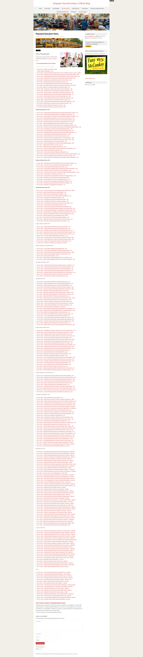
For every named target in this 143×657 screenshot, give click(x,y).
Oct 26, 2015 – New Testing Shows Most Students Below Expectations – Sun (54, 195)
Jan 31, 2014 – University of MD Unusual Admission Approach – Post (52, 355)
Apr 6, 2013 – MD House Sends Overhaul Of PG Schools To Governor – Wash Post (55, 519)
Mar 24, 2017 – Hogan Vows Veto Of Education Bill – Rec (49, 150)
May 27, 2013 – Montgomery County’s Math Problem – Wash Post (51, 487)
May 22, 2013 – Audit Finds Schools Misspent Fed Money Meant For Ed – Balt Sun (55, 490)
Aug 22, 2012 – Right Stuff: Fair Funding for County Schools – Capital (52, 592)
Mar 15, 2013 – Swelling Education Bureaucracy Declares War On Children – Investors (56, 536)
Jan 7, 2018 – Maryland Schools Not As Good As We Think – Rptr (51, 106)
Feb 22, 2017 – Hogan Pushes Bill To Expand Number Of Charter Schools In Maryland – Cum (58, 157)
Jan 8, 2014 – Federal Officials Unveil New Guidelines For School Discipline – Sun (55, 369)
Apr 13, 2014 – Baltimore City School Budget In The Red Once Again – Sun (53, 322)
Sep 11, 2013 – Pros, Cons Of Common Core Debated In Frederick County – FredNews (56, 408)
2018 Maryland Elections (63, 12)
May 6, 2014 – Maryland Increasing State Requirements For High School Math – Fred (56, 310)
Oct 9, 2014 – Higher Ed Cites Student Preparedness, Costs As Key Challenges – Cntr (56, 259)
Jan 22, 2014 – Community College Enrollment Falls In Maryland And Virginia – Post (55, 360)
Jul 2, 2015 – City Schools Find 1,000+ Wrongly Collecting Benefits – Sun (53, 217)
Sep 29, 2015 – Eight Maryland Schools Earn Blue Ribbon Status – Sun (52, 199)
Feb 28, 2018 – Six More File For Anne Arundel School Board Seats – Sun (53, 99)
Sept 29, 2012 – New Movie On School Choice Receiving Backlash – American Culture (56, 584)
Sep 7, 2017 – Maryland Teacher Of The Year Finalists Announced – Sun (53, 135)
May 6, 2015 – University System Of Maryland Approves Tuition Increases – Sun (55, 219)
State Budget (56, 8)
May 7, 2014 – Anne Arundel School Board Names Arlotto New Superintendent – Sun (56, 308)
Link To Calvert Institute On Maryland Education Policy (50, 603)
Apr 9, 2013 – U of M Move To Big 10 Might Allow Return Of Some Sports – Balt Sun (56, 517)
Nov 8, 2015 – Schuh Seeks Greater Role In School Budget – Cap (51, 192)
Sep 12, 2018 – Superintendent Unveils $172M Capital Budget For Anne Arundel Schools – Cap (58, 76)
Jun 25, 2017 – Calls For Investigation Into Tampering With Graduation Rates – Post (55, 143)
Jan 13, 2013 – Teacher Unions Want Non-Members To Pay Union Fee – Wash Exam (55, 564)
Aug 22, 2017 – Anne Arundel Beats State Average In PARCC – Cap (52, 141)
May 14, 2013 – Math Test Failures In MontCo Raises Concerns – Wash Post (53, 494)
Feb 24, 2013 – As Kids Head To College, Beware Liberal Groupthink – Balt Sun (55, 546)
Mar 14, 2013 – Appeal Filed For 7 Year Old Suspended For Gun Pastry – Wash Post (56, 537)
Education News (65, 8)
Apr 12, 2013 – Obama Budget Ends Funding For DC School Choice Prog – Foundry (55, 516)
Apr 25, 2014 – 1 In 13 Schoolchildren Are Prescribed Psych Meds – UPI (53, 315)
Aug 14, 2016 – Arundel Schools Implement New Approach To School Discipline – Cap (56, 175)
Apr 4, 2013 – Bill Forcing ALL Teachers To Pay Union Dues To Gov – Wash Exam (55, 521)
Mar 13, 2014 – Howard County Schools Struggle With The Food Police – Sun (54, 337)
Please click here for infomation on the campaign (95, 53)
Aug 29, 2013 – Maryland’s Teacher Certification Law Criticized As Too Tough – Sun (55, 411)
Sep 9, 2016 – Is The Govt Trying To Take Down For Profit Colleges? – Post (54, 170)
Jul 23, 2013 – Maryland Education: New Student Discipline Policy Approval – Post (55, 429)
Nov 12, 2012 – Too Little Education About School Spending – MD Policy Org (54, 579)
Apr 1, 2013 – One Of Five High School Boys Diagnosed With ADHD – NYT (53, 524)
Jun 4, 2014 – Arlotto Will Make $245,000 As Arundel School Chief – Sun (53, 296)
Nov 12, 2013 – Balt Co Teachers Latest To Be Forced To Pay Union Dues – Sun (54, 382)
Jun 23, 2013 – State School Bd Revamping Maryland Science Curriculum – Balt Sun (55, 455)
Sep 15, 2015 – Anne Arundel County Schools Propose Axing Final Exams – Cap (55, 203)
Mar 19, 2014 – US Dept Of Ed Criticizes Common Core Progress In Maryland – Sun (55, 335)
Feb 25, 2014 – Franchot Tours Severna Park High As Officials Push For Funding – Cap (56, 344)
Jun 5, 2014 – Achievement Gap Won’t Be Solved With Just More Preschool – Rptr (55, 292)
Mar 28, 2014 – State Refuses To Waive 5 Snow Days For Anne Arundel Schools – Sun (56, 330)
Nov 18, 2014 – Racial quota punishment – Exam (48, 255)
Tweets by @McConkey (90, 78)
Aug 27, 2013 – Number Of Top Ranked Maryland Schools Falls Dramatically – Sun (55, 413)
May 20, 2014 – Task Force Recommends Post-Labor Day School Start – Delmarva (55, 303)
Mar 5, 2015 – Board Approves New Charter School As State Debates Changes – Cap (56, 232)
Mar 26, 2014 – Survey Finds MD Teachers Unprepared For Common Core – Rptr (55, 332)
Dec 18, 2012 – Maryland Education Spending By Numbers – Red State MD (53, 574)
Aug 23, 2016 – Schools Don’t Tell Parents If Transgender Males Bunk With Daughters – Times (58, 172)
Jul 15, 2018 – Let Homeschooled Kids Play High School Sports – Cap (52, 81)
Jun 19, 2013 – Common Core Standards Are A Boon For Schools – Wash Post (54, 458)
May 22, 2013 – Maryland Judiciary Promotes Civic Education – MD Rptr (53, 489)
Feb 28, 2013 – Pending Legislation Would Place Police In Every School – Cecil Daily (56, 545)
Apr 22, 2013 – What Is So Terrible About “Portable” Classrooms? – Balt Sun (54, 510)
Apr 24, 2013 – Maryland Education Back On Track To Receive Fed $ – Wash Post (55, 505)
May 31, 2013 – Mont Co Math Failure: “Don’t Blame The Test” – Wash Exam (54, 482)
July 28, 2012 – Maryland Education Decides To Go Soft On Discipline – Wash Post (55, 593)
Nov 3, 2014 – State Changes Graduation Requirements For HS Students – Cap (54, 257)
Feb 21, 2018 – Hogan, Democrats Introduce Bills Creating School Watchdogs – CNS (56, 101)
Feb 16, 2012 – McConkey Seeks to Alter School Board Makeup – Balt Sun (53, 599)
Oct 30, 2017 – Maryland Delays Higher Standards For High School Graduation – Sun (56, 119)
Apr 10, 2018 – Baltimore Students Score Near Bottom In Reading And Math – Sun (55, 94)
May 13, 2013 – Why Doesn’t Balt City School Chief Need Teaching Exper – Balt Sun (55, 496)
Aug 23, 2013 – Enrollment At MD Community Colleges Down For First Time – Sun (55, 418)
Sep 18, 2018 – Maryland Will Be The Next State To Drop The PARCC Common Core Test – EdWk (59, 72)
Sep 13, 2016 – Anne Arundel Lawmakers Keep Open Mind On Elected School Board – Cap (57, 168)
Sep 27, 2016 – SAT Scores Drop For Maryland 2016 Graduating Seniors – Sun (54, 165)
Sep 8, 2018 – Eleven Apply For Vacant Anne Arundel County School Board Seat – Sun (56, 78)
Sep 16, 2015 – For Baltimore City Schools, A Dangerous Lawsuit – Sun (53, 201)
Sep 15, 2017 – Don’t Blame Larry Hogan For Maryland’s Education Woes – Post (55, 128)
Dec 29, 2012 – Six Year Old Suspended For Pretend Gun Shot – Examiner (53, 572)
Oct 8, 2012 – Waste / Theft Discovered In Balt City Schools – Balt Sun (52, 581)
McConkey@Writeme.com (90, 36)
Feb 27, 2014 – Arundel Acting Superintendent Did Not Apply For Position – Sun (54, 342)
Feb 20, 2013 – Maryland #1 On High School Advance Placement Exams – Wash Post (56, 548)
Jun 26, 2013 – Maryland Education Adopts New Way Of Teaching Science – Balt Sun (56, 451)
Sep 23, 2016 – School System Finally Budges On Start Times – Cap (52, 166)
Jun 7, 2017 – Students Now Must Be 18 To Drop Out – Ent (50, 144)
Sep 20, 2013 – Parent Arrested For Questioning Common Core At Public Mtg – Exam (56, 402)
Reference (73, 12)
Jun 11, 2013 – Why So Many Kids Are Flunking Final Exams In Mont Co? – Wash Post (56, 469)
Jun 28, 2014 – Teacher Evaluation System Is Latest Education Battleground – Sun (55, 283)
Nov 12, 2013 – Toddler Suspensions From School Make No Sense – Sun (53, 384)
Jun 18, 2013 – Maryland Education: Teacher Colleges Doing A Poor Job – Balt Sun (55, 460)
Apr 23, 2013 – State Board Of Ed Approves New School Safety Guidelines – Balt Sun (56, 507)
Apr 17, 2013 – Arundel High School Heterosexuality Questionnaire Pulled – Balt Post (56, 514)
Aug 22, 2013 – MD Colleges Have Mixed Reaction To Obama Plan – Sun (53, 420)
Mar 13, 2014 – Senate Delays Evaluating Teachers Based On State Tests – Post (55, 341)
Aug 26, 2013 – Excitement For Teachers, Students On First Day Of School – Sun (55, 417)
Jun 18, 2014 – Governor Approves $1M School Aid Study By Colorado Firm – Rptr (55, 288)
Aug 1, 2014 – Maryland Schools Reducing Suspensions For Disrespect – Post (54, 274)
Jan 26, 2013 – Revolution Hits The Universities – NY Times (50, 559)
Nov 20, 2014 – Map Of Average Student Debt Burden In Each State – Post (53, 253)
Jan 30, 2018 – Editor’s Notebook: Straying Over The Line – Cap (51, 105)
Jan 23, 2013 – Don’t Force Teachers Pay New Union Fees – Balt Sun (52, 561)
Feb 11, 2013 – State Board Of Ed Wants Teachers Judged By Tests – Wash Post (55, 552)
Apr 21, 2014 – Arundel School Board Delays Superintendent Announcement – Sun (55, 319)
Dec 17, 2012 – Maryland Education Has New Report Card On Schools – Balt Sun (55, 577)
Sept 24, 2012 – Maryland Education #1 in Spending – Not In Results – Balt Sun (54, 586)
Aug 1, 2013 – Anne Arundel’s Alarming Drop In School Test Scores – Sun (53, 424)
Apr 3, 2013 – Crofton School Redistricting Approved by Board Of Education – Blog (55, 523)
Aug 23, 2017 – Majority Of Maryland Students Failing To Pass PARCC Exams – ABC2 (55, 139)
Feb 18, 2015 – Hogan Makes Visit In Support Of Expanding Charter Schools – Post (55, 239)
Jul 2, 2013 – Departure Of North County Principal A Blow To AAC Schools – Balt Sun (55, 444)
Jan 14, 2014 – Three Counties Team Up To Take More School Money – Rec (54, 364)
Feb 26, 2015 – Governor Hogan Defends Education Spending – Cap (52, 235)
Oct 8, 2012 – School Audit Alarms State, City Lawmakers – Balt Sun (52, 583)
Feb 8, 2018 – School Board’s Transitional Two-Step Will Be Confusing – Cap (54, 103)
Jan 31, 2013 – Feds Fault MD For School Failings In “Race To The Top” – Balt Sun (55, 557)
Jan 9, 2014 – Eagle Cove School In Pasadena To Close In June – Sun (52, 366)
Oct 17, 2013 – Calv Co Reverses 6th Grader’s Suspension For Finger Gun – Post (55, 391)
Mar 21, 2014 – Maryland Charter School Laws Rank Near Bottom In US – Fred (54, 334)
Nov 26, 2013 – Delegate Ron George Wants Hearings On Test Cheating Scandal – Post (56, 377)
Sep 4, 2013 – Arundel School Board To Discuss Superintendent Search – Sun (54, 410)
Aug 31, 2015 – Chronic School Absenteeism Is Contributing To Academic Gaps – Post (56, 210)
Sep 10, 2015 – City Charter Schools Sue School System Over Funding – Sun (54, 206)
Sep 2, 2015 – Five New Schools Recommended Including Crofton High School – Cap (56, 208)
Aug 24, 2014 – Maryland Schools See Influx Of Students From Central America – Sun (56, 272)
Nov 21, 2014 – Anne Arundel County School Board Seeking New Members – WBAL (55, 252)
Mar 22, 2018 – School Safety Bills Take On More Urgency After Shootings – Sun (55, 97)
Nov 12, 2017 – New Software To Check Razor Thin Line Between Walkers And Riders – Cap (57, 116)
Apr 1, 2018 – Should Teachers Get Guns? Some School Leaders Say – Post (54, 96)
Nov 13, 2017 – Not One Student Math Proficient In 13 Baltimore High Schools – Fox (56, 114)
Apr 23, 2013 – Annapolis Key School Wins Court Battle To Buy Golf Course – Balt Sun (56, 508)
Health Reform (75, 8)
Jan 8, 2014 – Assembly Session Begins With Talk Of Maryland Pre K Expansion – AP (56, 368)
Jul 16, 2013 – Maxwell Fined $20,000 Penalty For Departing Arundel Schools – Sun (56, 436)
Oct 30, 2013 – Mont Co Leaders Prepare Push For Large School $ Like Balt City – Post (56, 389)
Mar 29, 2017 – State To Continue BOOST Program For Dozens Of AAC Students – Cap (56, 148)
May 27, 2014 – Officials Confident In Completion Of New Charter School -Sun (54, 301)
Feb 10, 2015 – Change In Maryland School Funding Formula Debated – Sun (54, 241)
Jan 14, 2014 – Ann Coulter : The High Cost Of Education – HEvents (52, 242)
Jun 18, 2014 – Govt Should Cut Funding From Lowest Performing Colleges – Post (55, 287)
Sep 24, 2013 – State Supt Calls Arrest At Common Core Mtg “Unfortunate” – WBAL (55, 399)
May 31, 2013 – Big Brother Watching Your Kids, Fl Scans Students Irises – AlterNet (55, 476)
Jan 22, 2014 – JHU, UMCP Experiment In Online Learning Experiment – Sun (53, 362)
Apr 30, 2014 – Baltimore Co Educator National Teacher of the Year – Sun (53, 312)
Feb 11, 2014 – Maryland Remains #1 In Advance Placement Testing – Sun (53, 350)
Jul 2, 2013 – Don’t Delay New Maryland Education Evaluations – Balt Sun (53, 445)
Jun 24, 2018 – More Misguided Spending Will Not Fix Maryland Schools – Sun (54, 83)
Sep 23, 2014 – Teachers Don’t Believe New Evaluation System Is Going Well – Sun (55, 265)
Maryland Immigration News (97, 8)
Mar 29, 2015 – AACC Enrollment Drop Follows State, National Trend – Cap (54, 228)
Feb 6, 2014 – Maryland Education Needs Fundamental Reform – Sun (52, 351)
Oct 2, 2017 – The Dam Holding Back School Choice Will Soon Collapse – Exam (55, 123)
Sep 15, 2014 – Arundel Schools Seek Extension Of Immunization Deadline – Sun (55, 266)
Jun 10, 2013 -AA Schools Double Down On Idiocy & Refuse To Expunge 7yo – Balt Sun (56, 471)
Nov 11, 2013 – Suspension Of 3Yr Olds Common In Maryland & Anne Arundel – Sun (56, 386)
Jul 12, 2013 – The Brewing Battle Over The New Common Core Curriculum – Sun (55, 440)
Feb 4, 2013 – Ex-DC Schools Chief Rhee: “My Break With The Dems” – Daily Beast (55, 555)
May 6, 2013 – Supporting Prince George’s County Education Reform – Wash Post (55, 501)
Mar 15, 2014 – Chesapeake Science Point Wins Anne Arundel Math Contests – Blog (55, 339)
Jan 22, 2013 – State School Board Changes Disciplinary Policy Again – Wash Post (55, 562)
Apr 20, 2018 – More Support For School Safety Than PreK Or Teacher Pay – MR (55, 92)
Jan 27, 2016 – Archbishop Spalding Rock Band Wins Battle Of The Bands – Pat (54, 182)
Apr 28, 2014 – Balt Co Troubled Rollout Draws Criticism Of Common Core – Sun (55, 313)
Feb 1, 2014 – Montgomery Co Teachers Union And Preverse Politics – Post (54, 353)
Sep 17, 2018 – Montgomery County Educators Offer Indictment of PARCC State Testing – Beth (58, 74)
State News (47, 8)
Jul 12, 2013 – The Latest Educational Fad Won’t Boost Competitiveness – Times (55, 438)
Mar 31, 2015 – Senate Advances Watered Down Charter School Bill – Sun (53, 226)
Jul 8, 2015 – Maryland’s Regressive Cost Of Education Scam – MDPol (52, 215)
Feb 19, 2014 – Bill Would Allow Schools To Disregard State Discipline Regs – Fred (55, 348)
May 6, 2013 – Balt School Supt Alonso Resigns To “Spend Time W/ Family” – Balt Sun (56, 499)
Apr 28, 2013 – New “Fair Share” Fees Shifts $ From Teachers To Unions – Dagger (55, 503)
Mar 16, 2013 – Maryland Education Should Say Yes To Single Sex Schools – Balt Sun (56, 534)
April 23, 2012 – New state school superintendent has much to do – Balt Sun (54, 595)
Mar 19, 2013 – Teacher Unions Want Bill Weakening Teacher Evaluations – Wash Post (56, 532)
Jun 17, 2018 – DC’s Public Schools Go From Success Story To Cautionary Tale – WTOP (56, 85)
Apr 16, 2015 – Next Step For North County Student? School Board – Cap (53, 220)
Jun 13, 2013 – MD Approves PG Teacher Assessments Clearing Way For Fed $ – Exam (56, 464)
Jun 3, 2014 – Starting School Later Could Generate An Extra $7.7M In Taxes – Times (56, 297)
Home (40, 8)
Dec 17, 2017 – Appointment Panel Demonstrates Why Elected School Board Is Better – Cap (57, 112)
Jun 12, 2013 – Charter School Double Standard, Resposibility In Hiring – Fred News (55, 465)
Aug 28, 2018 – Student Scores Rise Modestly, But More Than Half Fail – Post (54, 80)
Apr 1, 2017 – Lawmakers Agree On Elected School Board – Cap (51, 146)
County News (85, 8)
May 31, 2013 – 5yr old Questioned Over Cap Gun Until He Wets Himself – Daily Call (56, 480)
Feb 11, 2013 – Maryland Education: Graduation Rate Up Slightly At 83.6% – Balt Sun (56, 554)
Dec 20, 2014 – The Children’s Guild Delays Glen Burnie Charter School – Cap (54, 250)
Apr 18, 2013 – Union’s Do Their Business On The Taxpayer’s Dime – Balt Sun (54, 512)
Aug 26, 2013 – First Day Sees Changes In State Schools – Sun (51, 415)
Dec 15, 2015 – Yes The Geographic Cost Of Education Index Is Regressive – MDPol (56, 190)
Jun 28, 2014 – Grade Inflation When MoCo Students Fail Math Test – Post (53, 281)
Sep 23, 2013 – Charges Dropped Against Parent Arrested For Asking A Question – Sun (56, 401)
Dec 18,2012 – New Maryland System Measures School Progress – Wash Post (54, 575)
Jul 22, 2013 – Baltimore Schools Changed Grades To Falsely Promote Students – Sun (56, 433)
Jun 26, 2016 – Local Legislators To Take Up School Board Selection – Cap (53, 179)
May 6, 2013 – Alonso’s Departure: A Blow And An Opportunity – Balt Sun (53, 498)
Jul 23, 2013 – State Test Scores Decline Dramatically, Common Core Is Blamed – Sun (56, 427)
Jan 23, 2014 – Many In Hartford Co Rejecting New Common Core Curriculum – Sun (55, 359)
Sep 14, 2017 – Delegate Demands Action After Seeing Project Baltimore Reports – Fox (56, 132)
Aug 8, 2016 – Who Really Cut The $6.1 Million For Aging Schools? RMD (53, 177)
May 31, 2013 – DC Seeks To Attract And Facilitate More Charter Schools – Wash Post (56, 483)
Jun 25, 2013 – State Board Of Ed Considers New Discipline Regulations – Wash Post (56, 453)
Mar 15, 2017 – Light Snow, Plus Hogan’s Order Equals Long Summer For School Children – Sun (58, 153)
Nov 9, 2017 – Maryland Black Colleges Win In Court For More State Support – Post (55, 118)
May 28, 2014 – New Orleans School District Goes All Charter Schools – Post (54, 299)
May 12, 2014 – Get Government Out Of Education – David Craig (51, 306)
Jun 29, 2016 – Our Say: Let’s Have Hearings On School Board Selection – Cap (54, 181)
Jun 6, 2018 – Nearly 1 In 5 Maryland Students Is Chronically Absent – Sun (53, 87)
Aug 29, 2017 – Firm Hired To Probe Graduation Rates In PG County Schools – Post (55, 137)
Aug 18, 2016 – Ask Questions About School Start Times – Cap (51, 173)
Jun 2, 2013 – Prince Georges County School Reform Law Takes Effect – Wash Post (55, 474)
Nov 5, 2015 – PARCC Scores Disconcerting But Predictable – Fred (51, 194)
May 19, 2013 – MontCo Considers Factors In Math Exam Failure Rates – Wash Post (55, 492)
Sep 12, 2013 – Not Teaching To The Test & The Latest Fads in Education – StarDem (56, 406)
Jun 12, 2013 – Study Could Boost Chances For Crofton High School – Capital (54, 467)
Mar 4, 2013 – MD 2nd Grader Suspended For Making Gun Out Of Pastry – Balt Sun (55, 543)
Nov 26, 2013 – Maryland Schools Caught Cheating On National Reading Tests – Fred (56, 379)
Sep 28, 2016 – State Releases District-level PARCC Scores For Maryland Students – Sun (56, 163)
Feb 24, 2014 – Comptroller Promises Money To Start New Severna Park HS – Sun (55, 346)
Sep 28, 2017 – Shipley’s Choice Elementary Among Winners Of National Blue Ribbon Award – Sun (59, 127)
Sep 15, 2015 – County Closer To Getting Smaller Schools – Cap (51, 204)
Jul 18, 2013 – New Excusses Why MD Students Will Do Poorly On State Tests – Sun (55, 435)
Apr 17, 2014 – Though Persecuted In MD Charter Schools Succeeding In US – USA (55, 321)
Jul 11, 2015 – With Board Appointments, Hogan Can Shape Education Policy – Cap (55, 213)
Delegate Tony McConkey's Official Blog (71, 3)
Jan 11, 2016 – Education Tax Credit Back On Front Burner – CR (51, 184)
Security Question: (40, 647)
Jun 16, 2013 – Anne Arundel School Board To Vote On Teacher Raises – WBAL (54, 462)
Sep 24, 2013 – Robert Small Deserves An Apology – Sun (50, 397)
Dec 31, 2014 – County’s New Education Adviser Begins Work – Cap (52, 248)
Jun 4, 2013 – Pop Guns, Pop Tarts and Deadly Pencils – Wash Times (52, 473)
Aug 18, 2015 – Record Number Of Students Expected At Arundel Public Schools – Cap (56, 211)
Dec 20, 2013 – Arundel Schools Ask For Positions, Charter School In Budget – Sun (55, 375)
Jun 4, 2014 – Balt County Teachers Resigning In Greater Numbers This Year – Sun (55, 294)
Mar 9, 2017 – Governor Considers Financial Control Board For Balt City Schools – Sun (56, 155)
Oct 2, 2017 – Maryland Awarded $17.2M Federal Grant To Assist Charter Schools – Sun (56, 125)
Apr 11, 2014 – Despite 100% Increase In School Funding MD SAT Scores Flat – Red (56, 324)
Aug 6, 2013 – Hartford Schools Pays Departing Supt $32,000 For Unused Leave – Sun (56, 422)
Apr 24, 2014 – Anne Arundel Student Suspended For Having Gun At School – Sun (55, 317)
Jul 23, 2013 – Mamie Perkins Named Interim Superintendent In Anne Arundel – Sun (55, 431)
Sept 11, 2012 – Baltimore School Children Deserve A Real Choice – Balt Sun (54, 590)
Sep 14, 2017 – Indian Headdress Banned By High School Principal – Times (54, 134)
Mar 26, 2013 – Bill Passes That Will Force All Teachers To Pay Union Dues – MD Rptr (56, 530)
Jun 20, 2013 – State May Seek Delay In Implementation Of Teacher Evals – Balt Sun (56, 457)
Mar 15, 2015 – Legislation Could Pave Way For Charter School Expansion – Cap (55, 230)
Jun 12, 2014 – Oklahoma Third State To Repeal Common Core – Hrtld (53, 290)
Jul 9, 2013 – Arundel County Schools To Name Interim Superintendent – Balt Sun (55, 442)
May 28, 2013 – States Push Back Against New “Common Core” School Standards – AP (56, 485)
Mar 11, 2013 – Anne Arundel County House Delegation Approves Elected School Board (56, 539)
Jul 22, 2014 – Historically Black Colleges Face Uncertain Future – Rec (52, 275)
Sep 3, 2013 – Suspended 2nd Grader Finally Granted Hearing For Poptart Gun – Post (56, 404)
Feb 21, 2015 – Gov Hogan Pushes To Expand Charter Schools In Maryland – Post (55, 237)
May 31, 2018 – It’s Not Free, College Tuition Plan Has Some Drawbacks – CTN (54, 89)
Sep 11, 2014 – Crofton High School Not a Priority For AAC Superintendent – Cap (55, 268)
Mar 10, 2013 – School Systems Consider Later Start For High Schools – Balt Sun (55, 541)
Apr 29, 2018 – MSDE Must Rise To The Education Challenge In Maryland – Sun (54, 90)
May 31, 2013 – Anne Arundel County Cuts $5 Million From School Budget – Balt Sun (56, 478)
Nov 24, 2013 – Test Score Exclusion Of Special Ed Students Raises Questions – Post (56, 380)
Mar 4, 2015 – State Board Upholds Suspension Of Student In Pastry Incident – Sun (55, 233)
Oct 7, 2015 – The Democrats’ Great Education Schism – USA (50, 197)
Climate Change (82, 12)
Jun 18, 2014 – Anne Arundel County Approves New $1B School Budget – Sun (54, 285)
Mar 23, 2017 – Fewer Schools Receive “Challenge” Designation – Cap (52, 152)
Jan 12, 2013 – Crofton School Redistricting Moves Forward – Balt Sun (52, 566)
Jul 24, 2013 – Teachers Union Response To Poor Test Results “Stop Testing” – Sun (55, 426)
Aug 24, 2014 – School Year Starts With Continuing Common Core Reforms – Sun (55, 270)
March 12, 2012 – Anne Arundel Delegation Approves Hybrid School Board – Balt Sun (56, 597)
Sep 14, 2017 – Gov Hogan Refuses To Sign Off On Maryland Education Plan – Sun (55, 130)
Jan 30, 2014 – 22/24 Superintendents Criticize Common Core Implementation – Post (56, 357)
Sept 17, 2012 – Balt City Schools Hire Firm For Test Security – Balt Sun (53, 588)
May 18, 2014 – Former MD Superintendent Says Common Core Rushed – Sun (54, 304)
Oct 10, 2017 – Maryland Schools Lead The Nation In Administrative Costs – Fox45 (55, 121)
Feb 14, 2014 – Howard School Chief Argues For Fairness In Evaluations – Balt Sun (55, 550)
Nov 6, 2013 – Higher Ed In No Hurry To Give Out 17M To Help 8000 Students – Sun (56, 388)
